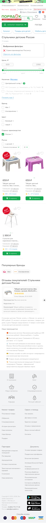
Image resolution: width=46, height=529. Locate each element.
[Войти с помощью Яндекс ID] (43, 12)
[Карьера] (11, 397)
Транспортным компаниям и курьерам (11, 469)
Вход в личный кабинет (32, 430)
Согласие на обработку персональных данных (32, 484)
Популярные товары (8, 414)
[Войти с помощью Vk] (40, 12)
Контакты (28, 434)
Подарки (5, 438)
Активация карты (23, 5)
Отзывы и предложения (32, 426)
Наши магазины (7, 430)
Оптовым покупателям (9, 464)
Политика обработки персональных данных (32, 473)
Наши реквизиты (7, 478)
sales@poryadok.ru (12, 509)
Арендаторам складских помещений (10, 452)
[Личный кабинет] (34, 398)
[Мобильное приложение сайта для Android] (34, 497)
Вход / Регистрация (29, 12)
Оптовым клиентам (37, 5)
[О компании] (11, 376)
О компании (6, 474)
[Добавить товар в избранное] (18, 153)
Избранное (5, 418)
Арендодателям (7, 460)
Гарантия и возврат (31, 422)
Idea (8, 272)
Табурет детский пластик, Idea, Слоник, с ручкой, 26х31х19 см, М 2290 (26, 290)
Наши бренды (6, 434)
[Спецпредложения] (34, 387)
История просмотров (9, 426)
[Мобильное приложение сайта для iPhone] (34, 502)
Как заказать (29, 414)
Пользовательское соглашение (31, 479)
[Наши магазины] (11, 387)
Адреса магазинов (8, 5)
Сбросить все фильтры (12, 54)
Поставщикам (6, 456)
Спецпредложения (8, 422)
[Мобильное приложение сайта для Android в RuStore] (34, 508)
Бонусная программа (32, 458)
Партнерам (6, 447)
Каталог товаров (8, 410)
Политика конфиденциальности (32, 468)
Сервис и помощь (31, 410)
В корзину (13, 198)
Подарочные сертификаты (33, 454)
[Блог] (34, 376)
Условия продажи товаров (33, 450)
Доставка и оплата (31, 418)
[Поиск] (28, 18)
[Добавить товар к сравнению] (15, 153)
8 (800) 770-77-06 (25, 9)
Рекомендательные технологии (31, 489)
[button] (15, 24)
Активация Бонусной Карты (34, 463)
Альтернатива (23, 272)
